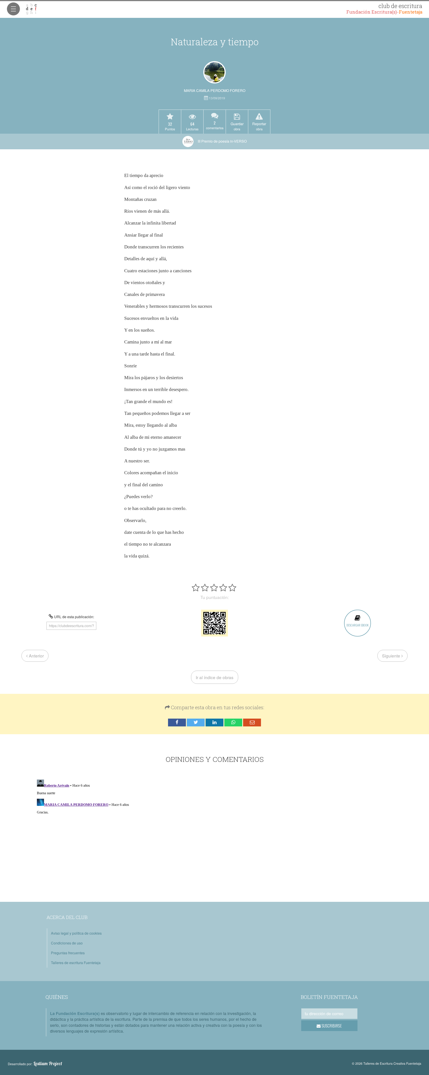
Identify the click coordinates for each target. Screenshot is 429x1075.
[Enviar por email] (252, 722)
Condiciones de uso (67, 943)
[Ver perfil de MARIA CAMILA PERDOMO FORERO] (214, 72)
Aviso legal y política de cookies (76, 933)
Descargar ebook (357, 625)
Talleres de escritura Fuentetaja (76, 962)
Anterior (36, 656)
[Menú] (13, 9)
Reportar (259, 126)
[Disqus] (214, 833)
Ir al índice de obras (214, 677)
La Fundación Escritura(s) (75, 1013)
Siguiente (391, 656)
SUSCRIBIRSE (331, 1026)
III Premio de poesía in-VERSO (222, 141)
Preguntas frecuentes (68, 952)
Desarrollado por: (35, 1063)
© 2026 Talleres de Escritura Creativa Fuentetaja (386, 1063)
